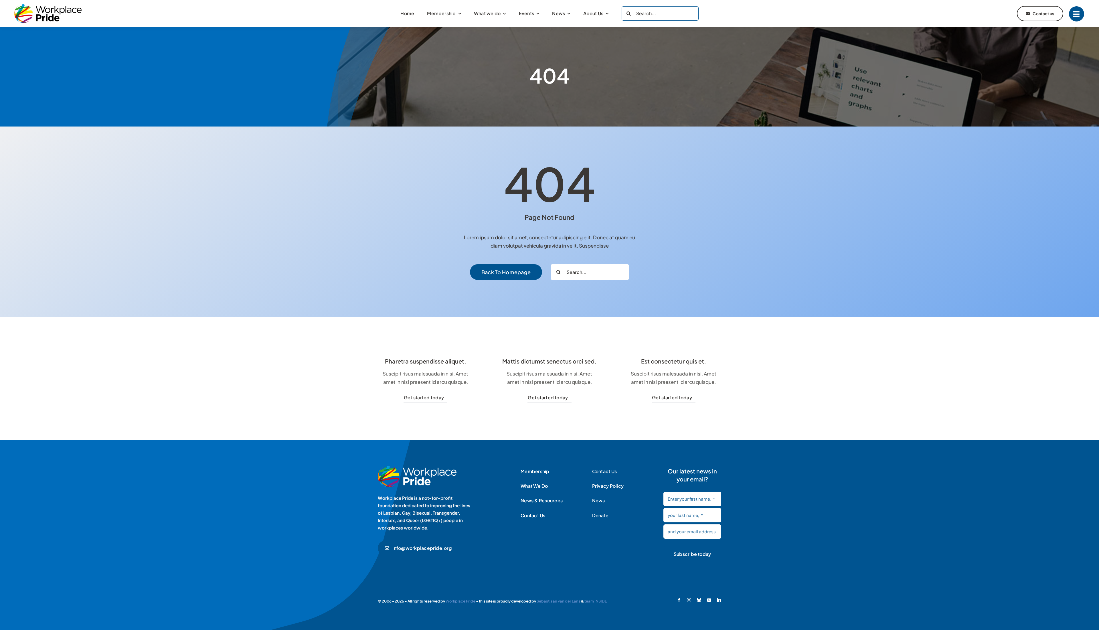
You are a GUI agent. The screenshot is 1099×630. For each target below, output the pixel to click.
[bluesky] (699, 600)
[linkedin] (719, 600)
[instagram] (689, 600)
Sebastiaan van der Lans (558, 601)
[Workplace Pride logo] (48, 6)
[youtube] (709, 600)
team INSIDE (595, 601)
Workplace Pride (460, 601)
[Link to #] (1076, 13)
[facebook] (679, 600)
